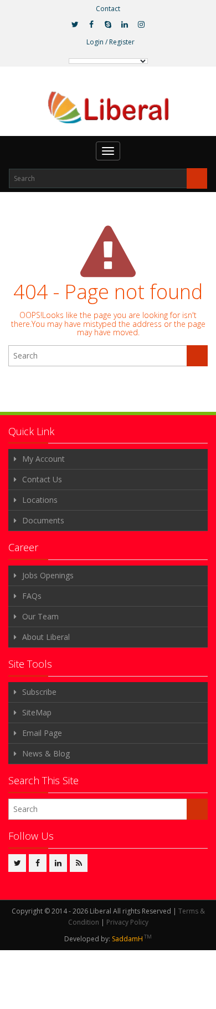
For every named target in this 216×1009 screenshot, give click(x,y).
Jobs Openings (48, 575)
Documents (43, 520)
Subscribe (39, 692)
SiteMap (37, 712)
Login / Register (110, 42)
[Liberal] (108, 107)
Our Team (40, 616)
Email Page (42, 733)
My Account (43, 458)
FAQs (32, 596)
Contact (108, 8)
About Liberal (46, 637)
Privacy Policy (127, 922)
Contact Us (42, 479)
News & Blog (46, 753)
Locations (40, 500)
